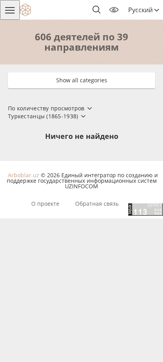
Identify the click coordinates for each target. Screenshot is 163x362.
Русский (141, 10)
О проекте (45, 204)
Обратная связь (97, 204)
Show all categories (81, 80)
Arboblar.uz (23, 175)
